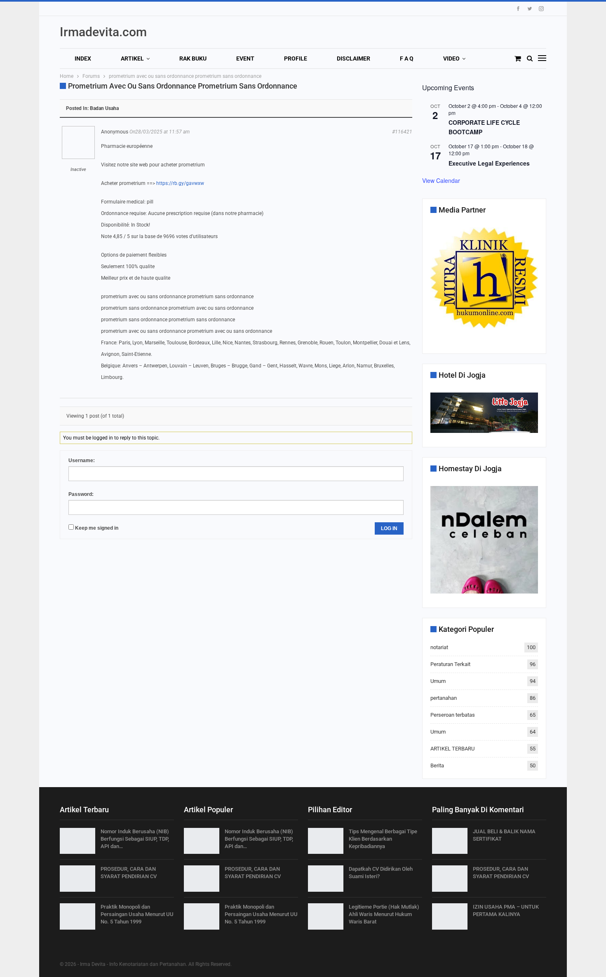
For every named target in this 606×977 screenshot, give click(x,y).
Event (245, 58)
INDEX (83, 58)
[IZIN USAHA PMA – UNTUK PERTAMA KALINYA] (449, 916)
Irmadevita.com (103, 32)
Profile (295, 58)
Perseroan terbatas (452, 715)
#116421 (402, 132)
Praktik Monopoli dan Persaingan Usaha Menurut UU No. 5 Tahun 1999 (137, 914)
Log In (389, 528)
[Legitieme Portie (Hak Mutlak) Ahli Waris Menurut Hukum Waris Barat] (325, 916)
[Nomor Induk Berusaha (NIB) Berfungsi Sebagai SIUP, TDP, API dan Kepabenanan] (77, 841)
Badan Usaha (104, 108)
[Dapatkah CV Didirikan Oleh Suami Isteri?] (325, 878)
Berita (437, 765)
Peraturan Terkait (450, 664)
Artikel (132, 58)
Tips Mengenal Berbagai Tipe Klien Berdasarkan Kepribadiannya (383, 838)
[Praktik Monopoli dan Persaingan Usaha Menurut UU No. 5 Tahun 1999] (77, 916)
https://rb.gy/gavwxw (180, 183)
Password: (81, 494)
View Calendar (441, 180)
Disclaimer (353, 58)
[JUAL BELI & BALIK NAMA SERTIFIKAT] (449, 841)
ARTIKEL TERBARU (452, 749)
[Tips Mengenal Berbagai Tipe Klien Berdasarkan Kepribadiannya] (325, 841)
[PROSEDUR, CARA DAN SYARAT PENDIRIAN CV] (77, 878)
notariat (439, 647)
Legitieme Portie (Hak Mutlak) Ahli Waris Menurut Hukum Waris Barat (384, 914)
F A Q (406, 58)
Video (451, 58)
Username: (81, 460)
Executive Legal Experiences (489, 163)
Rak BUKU (193, 58)
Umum (438, 681)
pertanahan (443, 698)
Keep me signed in (96, 528)
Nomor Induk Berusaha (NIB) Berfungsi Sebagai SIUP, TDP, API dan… (135, 838)
